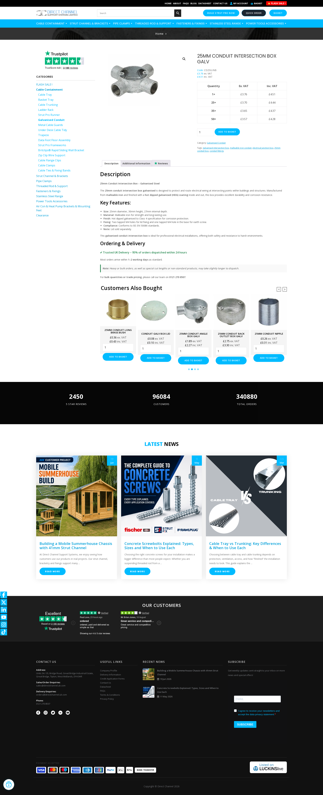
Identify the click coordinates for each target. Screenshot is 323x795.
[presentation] (279, 289)
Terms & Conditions (110, 694)
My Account (240, 3)
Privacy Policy (107, 698)
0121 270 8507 (43, 703)
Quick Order (254, 13)
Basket (258, 3)
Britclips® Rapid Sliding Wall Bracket (61, 150)
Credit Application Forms (112, 678)
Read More (52, 571)
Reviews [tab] (162, 163)
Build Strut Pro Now (221, 13)
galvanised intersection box (216, 148)
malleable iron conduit (241, 148)
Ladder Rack (45, 110)
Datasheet (204, 3)
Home (168, 3)
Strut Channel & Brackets (89, 23)
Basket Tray (45, 100)
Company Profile (108, 670)
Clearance (42, 215)
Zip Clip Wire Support (51, 155)
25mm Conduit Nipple (269, 333)
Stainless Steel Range (226, 23)
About (177, 3)
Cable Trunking (48, 105)
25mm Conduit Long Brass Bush (118, 331)
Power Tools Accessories (265, 23)
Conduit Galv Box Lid (155, 333)
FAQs (186, 3)
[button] (184, 59)
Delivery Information (110, 674)
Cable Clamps (46, 165)
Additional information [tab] (136, 163)
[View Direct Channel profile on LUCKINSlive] (268, 767)
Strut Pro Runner (49, 115)
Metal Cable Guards (50, 125)
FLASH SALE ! (44, 84)
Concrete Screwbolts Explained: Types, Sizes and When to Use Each (159, 545)
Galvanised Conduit (51, 120)
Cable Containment (50, 23)
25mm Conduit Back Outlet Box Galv (231, 335)
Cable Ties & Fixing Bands (54, 170)
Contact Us (220, 3)
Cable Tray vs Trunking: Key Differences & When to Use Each (245, 545)
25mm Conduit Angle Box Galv (193, 335)
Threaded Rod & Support (153, 23)
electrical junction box (263, 148)
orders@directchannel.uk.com (51, 694)
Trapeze (43, 135)
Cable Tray (45, 94)
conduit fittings (217, 151)
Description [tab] (111, 163)
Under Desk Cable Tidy (52, 130)
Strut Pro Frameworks (52, 145)
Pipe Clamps (122, 23)
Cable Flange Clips (49, 160)
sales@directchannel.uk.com (50, 685)
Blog (193, 3)
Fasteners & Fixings (190, 23)
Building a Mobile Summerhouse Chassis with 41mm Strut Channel (76, 545)
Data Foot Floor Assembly (54, 140)
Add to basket (227, 131)
